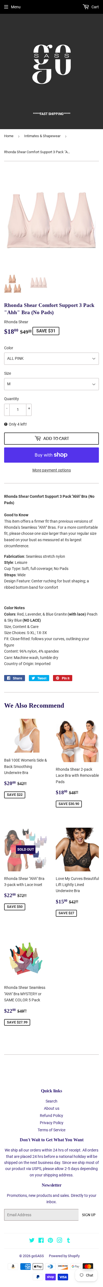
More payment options (51, 470)
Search (51, 1101)
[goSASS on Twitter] (32, 1241)
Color (8, 348)
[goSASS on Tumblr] (68, 1241)
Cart (95, 7)
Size (7, 373)
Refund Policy (51, 1115)
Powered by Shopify (64, 1256)
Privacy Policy (51, 1123)
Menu (16, 7)
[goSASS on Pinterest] (50, 1241)
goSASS (37, 1256)
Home (8, 136)
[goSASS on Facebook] (41, 1241)
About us (51, 1108)
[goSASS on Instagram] (59, 1241)
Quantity (11, 399)
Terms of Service (51, 1130)
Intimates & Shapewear (42, 136)
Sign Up (88, 1215)
